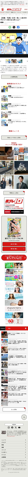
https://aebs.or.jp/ (11, 436)
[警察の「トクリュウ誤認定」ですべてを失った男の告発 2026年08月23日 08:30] (7, 153)
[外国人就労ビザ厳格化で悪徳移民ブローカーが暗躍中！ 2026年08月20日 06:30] (21, 153)
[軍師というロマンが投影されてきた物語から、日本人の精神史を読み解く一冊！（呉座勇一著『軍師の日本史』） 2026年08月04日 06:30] (21, 182)
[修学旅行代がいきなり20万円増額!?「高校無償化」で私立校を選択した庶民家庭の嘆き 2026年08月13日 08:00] (7, 182)
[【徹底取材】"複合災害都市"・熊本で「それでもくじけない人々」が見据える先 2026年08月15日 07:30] (21, 168)
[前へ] (1, 43)
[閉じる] (26, 3)
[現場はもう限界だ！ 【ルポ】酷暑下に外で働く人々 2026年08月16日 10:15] (7, 168)
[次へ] (26, 43)
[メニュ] (25, 9)
